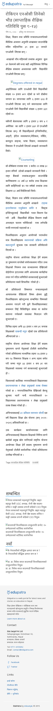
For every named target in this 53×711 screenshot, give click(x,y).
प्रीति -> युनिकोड (13, 693)
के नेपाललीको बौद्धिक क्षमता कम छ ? (22, 553)
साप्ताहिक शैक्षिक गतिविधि (20, 462)
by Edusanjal (28, 5)
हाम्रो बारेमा (11, 681)
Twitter (14, 667)
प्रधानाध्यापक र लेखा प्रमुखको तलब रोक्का (26, 385)
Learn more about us (16, 618)
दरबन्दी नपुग (21, 331)
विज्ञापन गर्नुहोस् (12, 689)
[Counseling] (26, 159)
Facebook (15, 662)
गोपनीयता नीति (12, 685)
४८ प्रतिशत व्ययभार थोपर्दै (32, 413)
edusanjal (28, 706)
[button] (47, 4)
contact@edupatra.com (22, 650)
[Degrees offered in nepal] (26, 83)
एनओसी (35, 462)
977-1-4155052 (17, 647)
